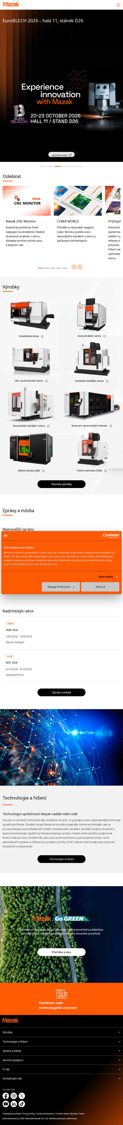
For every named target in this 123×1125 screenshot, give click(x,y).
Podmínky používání (12, 1113)
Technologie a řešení (61, 859)
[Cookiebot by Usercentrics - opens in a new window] (105, 535)
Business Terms (77, 1113)
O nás (6, 1069)
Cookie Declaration (45, 1113)
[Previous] (74, 267)
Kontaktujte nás (12, 1078)
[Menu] (118, 5)
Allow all (100, 586)
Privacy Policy (29, 1113)
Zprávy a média (12, 1051)
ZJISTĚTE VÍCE (59, 155)
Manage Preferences (59, 586)
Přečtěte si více (61, 952)
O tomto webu (62, 1113)
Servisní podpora (13, 1060)
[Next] (79, 267)
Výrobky (7, 1032)
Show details (105, 576)
